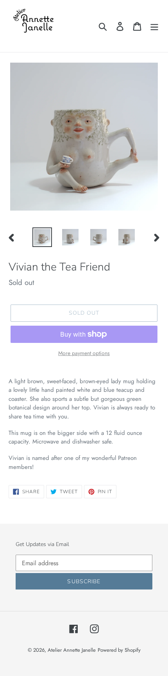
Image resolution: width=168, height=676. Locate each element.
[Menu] (154, 26)
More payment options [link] (84, 353)
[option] (42, 237)
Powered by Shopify (119, 650)
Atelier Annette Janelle (72, 650)
